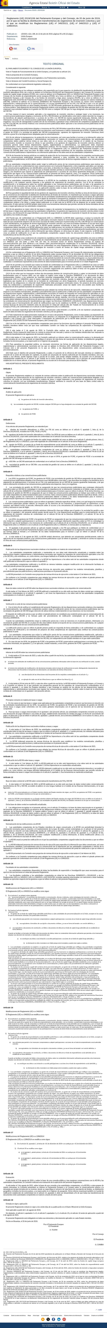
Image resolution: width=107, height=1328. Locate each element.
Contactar (6, 1315)
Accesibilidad (45, 1315)
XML (33, 48)
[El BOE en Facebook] (53, 1320)
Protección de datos (56, 1315)
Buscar (20, 10)
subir (100, 1310)
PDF (15, 48)
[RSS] (43, 1320)
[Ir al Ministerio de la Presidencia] (4, 3)
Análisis (15, 58)
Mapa (29, 1315)
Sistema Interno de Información (73, 1315)
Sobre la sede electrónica (18, 1315)
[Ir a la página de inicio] (54, 3)
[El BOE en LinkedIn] (59, 1320)
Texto (7, 58)
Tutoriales (86, 1315)
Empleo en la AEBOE (97, 1315)
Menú (80, 7)
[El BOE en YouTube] (64, 1320)
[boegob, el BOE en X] (48, 1320)
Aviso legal (36, 1315)
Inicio (14, 10)
